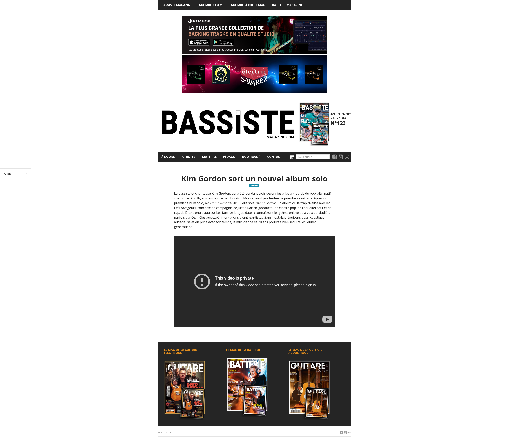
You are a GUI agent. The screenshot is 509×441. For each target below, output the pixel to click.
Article (7, 173)
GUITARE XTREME (211, 5)
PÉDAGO (229, 157)
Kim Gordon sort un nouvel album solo (254, 178)
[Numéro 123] (313, 123)
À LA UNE (168, 157)
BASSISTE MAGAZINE (176, 5)
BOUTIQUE (250, 157)
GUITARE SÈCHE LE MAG (248, 5)
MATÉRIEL (209, 157)
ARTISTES (188, 157)
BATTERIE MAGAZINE (287, 5)
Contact (274, 157)
